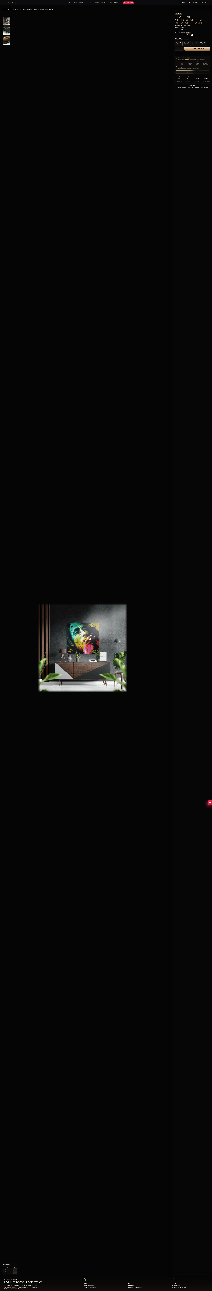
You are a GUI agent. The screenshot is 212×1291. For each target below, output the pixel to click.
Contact (96, 2)
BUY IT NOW (192, 53)
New (75, 2)
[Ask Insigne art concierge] (210, 802)
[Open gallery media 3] (6, 40)
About (90, 2)
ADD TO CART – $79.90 (198, 49)
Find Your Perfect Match (193, 72)
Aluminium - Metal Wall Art (13, 9)
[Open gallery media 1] (6, 21)
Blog (110, 2)
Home (5, 9)
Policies (116, 2)
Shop (68, 2)
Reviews (103, 2)
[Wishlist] (189, 2)
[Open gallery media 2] (6, 30)
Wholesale (82, 2)
